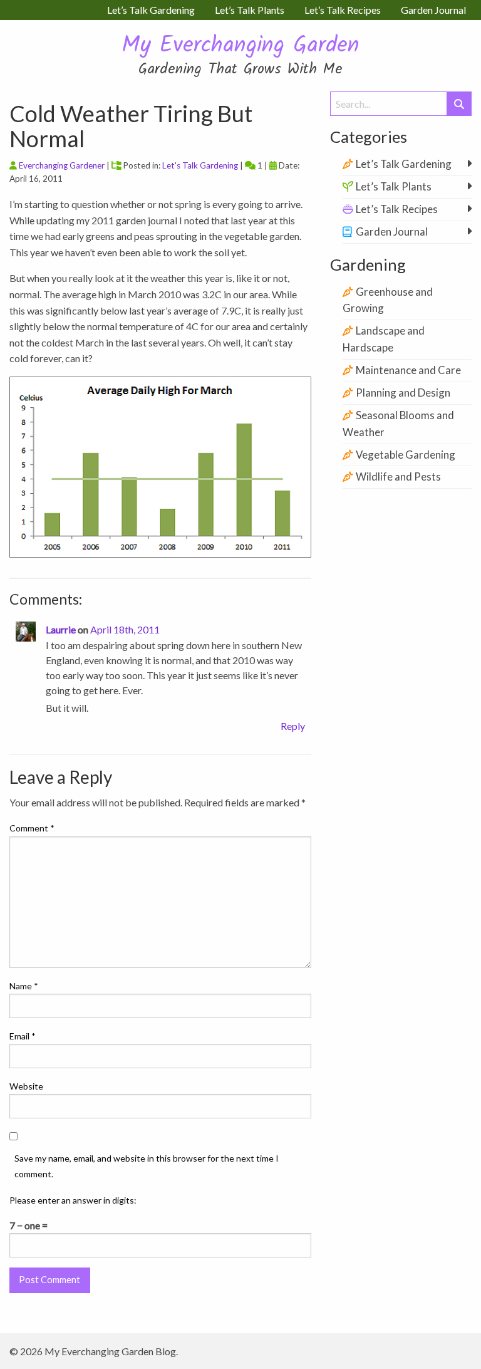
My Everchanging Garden (240, 46)
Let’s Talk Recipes (397, 209)
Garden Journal (392, 231)
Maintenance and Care (408, 370)
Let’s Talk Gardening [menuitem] (151, 10)
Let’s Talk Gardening (404, 163)
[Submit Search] (459, 103)
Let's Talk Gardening (200, 165)
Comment (31, 828)
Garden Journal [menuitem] (433, 10)
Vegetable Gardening (405, 454)
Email (22, 1036)
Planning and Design (403, 392)
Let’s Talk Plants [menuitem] (249, 10)
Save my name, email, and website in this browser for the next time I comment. (146, 1166)
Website (26, 1086)
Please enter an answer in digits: (73, 1200)
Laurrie (61, 629)
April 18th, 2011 (125, 629)
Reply (293, 726)
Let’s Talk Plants (394, 186)
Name (23, 986)
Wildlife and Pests (398, 476)
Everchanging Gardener (62, 165)
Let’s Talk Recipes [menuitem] (342, 10)
